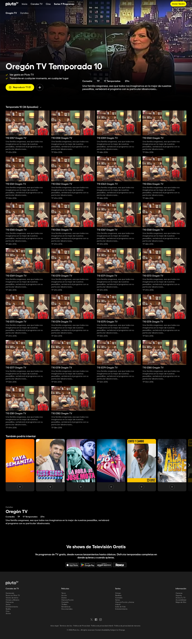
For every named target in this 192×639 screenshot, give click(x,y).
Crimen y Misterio (12, 600)
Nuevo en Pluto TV (13, 595)
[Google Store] (87, 565)
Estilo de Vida (120, 607)
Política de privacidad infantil (102, 626)
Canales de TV (12, 589)
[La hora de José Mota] (111, 465)
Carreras (179, 593)
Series (8, 604)
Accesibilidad (181, 600)
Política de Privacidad (81, 626)
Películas (65, 589)
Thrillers (64, 604)
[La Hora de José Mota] (80, 465)
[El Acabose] (172, 465)
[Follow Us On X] (91, 619)
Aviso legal (54, 626)
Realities (118, 595)
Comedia (64, 602)
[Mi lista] (39, 87)
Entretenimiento (12, 607)
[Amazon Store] (104, 565)
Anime (8, 613)
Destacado (10, 593)
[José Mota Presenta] (50, 465)
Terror (63, 593)
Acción (64, 595)
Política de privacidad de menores (127, 626)
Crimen (118, 593)
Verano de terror (12, 598)
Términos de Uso (66, 626)
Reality (8, 609)
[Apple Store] (72, 565)
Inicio (24, 4)
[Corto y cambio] (141, 465)
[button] (24, 107)
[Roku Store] (120, 565)
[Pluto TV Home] (12, 4)
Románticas (65, 607)
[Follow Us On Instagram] (100, 619)
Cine (48, 4)
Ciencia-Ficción (67, 600)
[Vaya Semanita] (20, 465)
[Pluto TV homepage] (12, 583)
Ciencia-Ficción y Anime (124, 602)
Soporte (179, 595)
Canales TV (36, 4)
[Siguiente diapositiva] (189, 465)
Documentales (67, 609)
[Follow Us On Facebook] (96, 619)
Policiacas (10, 602)
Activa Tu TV (180, 598)
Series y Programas (64, 4)
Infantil (117, 604)
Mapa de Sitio (181, 602)
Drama (63, 598)
